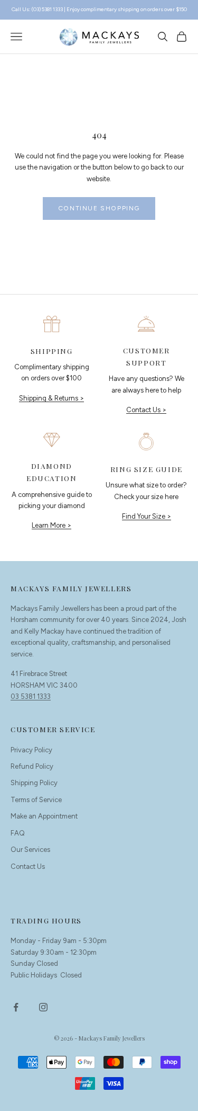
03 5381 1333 (31, 696)
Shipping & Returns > (51, 398)
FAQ (18, 833)
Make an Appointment (44, 816)
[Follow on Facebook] (16, 1007)
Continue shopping (99, 208)
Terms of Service (36, 800)
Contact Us (28, 866)
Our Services (30, 850)
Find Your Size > (146, 516)
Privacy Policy (31, 750)
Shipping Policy (34, 783)
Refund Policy (32, 766)
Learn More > (51, 525)
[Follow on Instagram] (43, 1007)
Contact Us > (146, 410)
